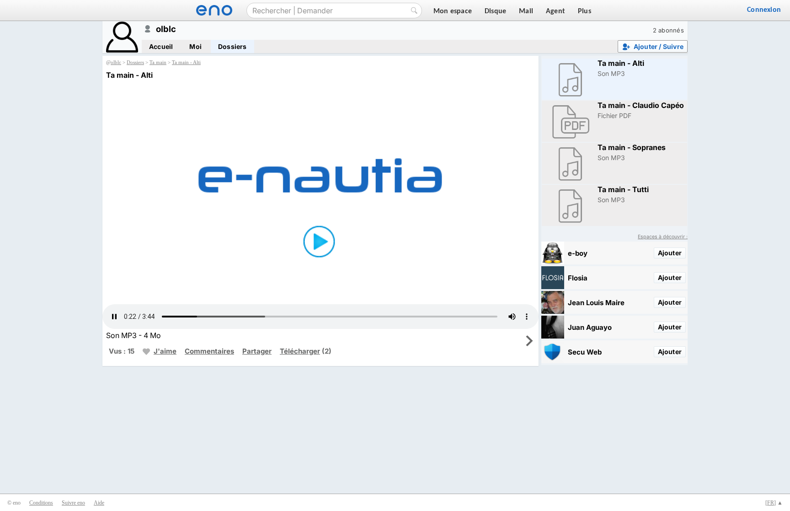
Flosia (577, 278)
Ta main (157, 62)
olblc (116, 62)
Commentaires (209, 351)
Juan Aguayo (590, 327)
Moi (195, 46)
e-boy (577, 253)
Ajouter (670, 253)
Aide (99, 503)
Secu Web (585, 352)
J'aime (165, 351)
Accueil (161, 46)
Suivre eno (73, 503)
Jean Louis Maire (596, 302)
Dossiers (232, 46)
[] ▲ (774, 503)
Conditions (41, 503)
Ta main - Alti (186, 62)
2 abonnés (668, 30)
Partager (257, 351)
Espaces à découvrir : (663, 237)
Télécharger (300, 351)
